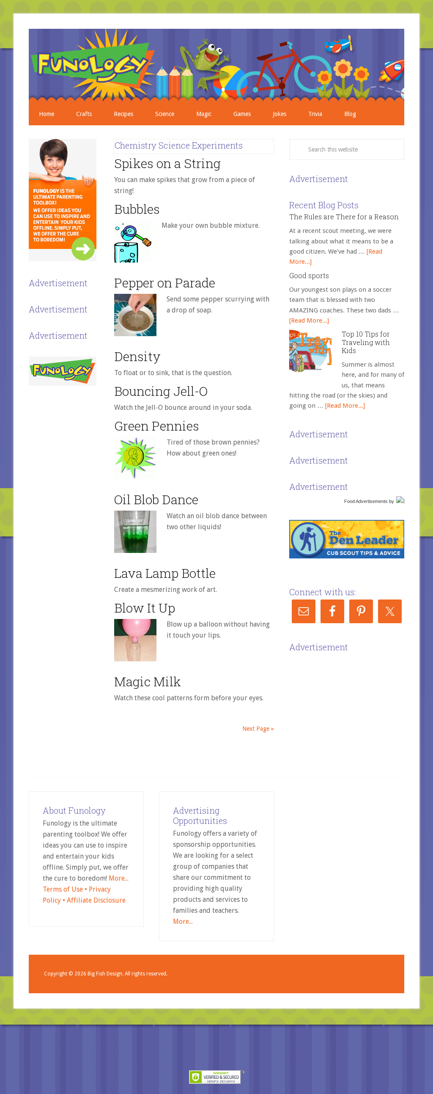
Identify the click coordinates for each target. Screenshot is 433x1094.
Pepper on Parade (164, 282)
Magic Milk (147, 681)
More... (119, 878)
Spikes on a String (167, 163)
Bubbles (137, 209)
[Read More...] (309, 320)
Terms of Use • (66, 889)
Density (137, 356)
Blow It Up (144, 607)
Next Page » (258, 728)
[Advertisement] (352, 707)
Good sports (309, 275)
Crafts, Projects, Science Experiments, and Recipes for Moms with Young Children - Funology (216, 65)
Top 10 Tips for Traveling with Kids (366, 341)
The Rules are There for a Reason (344, 216)
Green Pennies (156, 425)
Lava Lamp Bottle (165, 573)
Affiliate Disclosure (96, 900)
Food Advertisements (366, 501)
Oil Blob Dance (156, 499)
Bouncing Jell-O (161, 391)
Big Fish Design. (105, 974)
